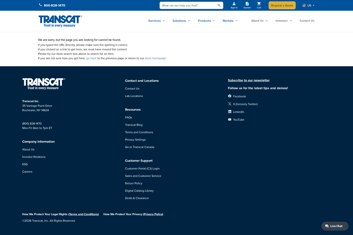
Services (154, 20)
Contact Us (307, 21)
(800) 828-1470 (32, 123)
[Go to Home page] (60, 21)
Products (204, 20)
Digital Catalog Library (139, 191)
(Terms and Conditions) (83, 214)
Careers (27, 171)
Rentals (228, 20)
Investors (282, 21)
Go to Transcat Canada (139, 147)
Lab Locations (134, 96)
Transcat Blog (133, 125)
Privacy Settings (135, 139)
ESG (25, 164)
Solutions (179, 20)
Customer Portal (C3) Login (142, 168)
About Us (257, 21)
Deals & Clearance (137, 198)
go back (91, 58)
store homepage (155, 58)
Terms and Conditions (139, 132)
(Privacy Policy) (153, 214)
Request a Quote (282, 5)
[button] (308, 5)
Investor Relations (33, 157)
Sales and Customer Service (143, 176)
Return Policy (133, 183)
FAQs (128, 117)
